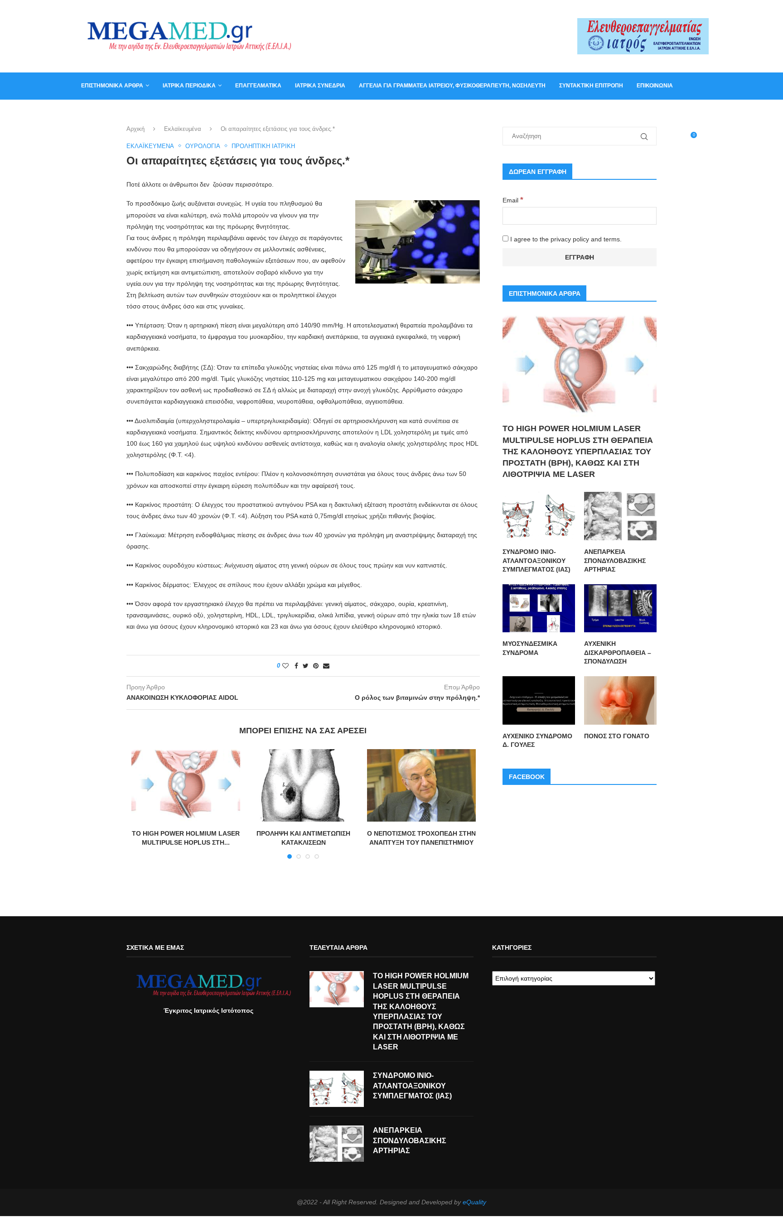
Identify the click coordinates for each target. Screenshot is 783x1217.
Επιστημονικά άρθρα (112, 85)
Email (513, 200)
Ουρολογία (202, 146)
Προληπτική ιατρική (263, 146)
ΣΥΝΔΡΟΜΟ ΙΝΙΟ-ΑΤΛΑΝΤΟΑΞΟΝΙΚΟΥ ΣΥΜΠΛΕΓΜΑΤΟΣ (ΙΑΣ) (536, 560)
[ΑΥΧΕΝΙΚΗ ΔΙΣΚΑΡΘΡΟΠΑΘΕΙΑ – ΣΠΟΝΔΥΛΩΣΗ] (620, 608)
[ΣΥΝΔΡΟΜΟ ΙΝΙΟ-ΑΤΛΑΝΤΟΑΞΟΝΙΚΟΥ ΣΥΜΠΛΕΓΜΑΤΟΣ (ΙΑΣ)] (539, 516)
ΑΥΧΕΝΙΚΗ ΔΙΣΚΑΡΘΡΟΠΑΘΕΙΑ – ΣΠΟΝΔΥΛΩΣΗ (617, 652)
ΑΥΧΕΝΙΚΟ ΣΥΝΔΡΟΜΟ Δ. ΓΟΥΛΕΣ (537, 740)
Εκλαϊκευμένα (182, 128)
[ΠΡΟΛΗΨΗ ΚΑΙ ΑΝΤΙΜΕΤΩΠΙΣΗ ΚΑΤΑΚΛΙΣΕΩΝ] (303, 785)
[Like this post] (285, 665)
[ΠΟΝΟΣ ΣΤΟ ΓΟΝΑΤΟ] (620, 700)
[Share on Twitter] (306, 665)
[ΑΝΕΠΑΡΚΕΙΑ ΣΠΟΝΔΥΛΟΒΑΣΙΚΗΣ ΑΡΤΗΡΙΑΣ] (620, 516)
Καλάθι (91, 112)
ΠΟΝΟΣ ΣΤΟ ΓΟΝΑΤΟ (616, 736)
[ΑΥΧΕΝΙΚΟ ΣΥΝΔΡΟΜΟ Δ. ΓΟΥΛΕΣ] (539, 700)
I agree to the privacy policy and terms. (565, 239)
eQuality (474, 1202)
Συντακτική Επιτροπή (591, 85)
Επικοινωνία (655, 85)
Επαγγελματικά (258, 85)
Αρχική (135, 128)
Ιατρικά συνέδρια (320, 85)
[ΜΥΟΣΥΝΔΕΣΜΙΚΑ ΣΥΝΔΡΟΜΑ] (539, 608)
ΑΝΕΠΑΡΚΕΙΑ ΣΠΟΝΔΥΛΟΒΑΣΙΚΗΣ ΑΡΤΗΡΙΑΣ (615, 560)
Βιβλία (125, 112)
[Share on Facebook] (296, 665)
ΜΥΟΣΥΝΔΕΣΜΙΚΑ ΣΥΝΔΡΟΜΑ (530, 648)
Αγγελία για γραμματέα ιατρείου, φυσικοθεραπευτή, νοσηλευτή (452, 85)
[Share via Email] (326, 665)
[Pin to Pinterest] (316, 665)
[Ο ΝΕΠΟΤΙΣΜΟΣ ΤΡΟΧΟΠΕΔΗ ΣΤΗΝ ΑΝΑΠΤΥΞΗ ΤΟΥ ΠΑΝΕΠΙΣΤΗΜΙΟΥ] (421, 785)
